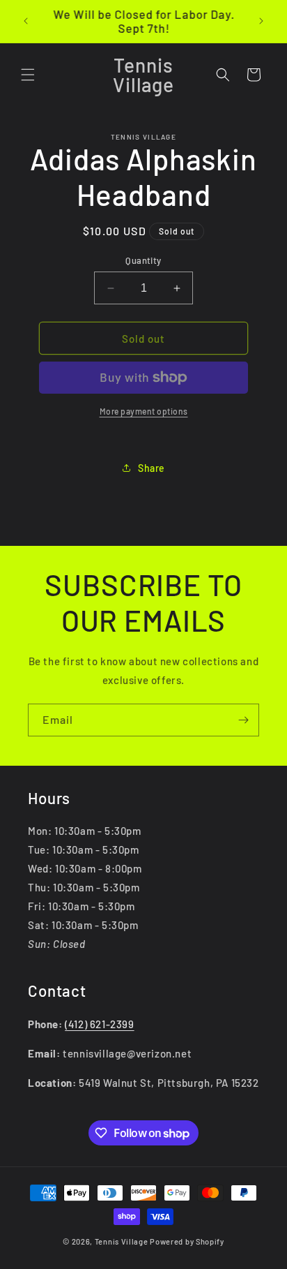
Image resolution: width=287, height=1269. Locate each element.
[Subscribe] (243, 720)
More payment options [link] (144, 411)
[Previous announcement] (25, 21)
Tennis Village (121, 1241)
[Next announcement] (261, 21)
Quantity (143, 260)
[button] (28, 74)
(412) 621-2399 (99, 1024)
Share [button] (151, 468)
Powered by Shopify (187, 1241)
